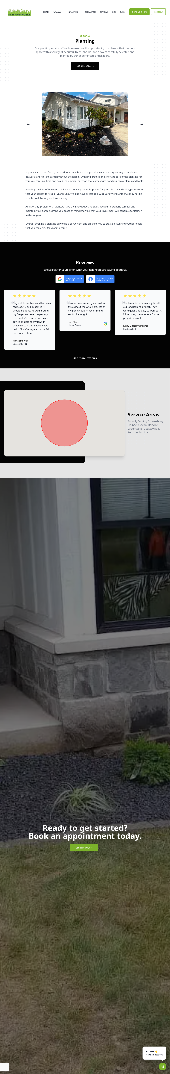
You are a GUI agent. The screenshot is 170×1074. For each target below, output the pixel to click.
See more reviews (85, 358)
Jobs (114, 12)
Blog (122, 12)
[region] (85, 124)
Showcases (90, 12)
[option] (57, 124)
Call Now (158, 11)
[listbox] (85, 124)
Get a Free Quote (85, 65)
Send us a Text (139, 11)
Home (46, 12)
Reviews (104, 12)
